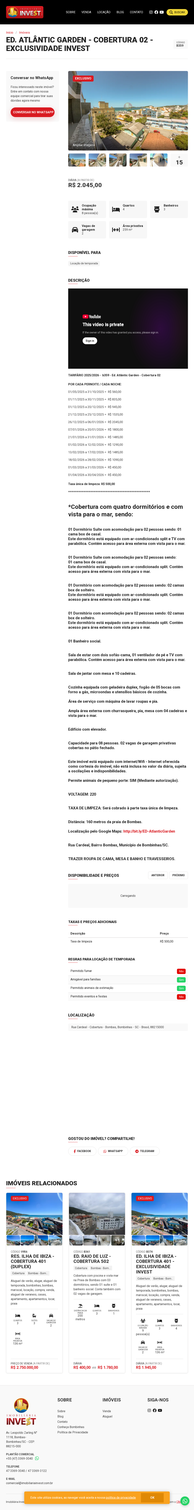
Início (9, 32)
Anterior (157, 875)
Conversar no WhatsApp (33, 112)
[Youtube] (161, 12)
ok (152, 1497)
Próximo (178, 875)
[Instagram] (151, 12)
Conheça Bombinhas (70, 1427)
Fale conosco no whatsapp (184, 1500)
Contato (136, 12)
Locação (103, 12)
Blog (120, 12)
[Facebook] (156, 12)
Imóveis (24, 32)
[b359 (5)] (158, 160)
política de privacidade (121, 1497)
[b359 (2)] (97, 160)
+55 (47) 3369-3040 (19, 1458)
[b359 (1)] (77, 160)
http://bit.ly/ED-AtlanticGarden (149, 831)
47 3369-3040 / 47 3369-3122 (26, 1471)
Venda (86, 12)
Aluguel (107, 1416)
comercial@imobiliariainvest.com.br (29, 1483)
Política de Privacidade (72, 1432)
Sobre (70, 12)
